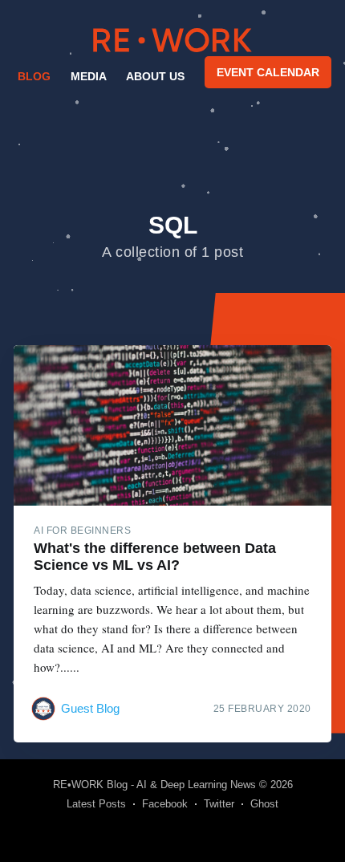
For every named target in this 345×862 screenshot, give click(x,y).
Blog (34, 76)
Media (89, 76)
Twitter (219, 804)
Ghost (264, 804)
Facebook (165, 804)
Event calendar (268, 72)
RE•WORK (172, 40)
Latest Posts (96, 804)
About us (155, 76)
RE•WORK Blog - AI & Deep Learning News (154, 785)
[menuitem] (32, 76)
